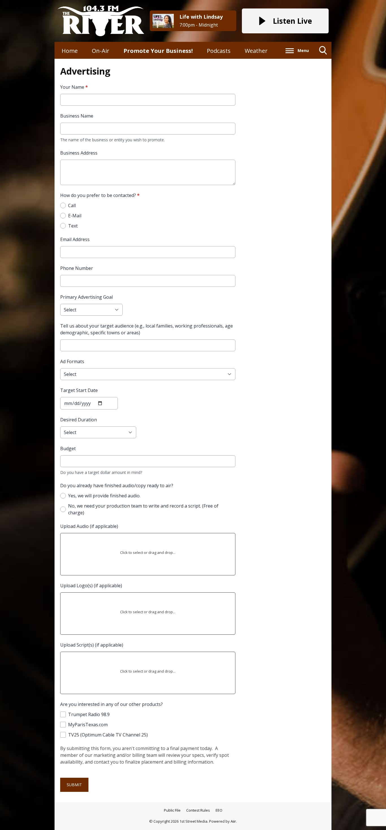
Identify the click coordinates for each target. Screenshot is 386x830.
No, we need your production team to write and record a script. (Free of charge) (143, 509)
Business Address (78, 153)
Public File (172, 810)
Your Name (74, 87)
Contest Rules (198, 810)
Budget (68, 448)
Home (70, 51)
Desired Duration (78, 420)
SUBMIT (74, 784)
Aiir (233, 821)
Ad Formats (72, 361)
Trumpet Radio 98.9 (89, 714)
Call (72, 205)
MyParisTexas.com (88, 724)
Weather (256, 51)
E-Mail (74, 216)
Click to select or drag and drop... (147, 552)
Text (73, 226)
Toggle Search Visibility (323, 58)
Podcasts (219, 51)
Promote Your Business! (158, 51)
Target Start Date (79, 390)
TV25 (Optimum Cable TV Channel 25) (108, 735)
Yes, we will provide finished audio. (104, 496)
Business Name (76, 116)
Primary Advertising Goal (86, 297)
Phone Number (76, 268)
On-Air (100, 51)
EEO (219, 810)
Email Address (75, 239)
